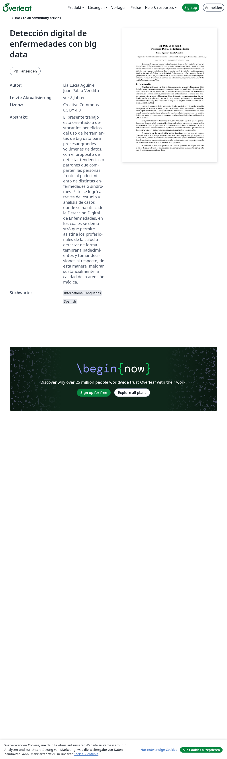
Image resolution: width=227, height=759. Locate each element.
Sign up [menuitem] (190, 7)
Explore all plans (132, 392)
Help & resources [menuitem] (159, 7)
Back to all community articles (36, 18)
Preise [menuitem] (136, 7)
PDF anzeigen (25, 71)
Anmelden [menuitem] (213, 7)
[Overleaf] (17, 7)
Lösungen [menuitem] (96, 7)
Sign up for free (93, 392)
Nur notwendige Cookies (159, 749)
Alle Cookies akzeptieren (201, 750)
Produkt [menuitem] (74, 7)
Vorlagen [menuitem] (119, 7)
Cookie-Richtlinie (86, 754)
